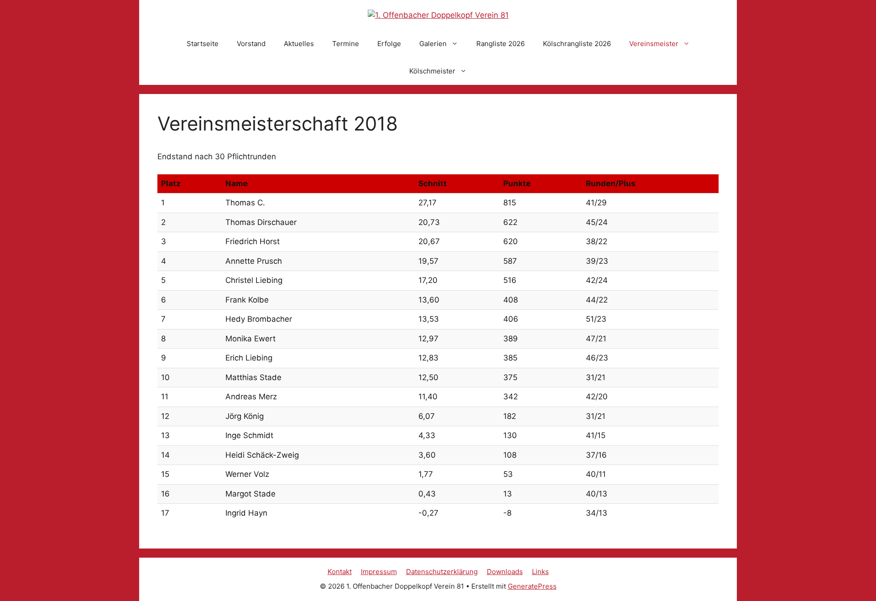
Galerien (433, 43)
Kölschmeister (432, 71)
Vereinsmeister (653, 43)
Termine (345, 43)
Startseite (203, 43)
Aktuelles (299, 43)
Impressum (379, 571)
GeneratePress (532, 586)
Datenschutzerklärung (442, 571)
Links (540, 571)
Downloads (505, 571)
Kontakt (340, 571)
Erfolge (389, 43)
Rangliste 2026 (500, 43)
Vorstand (251, 43)
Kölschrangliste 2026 (577, 43)
